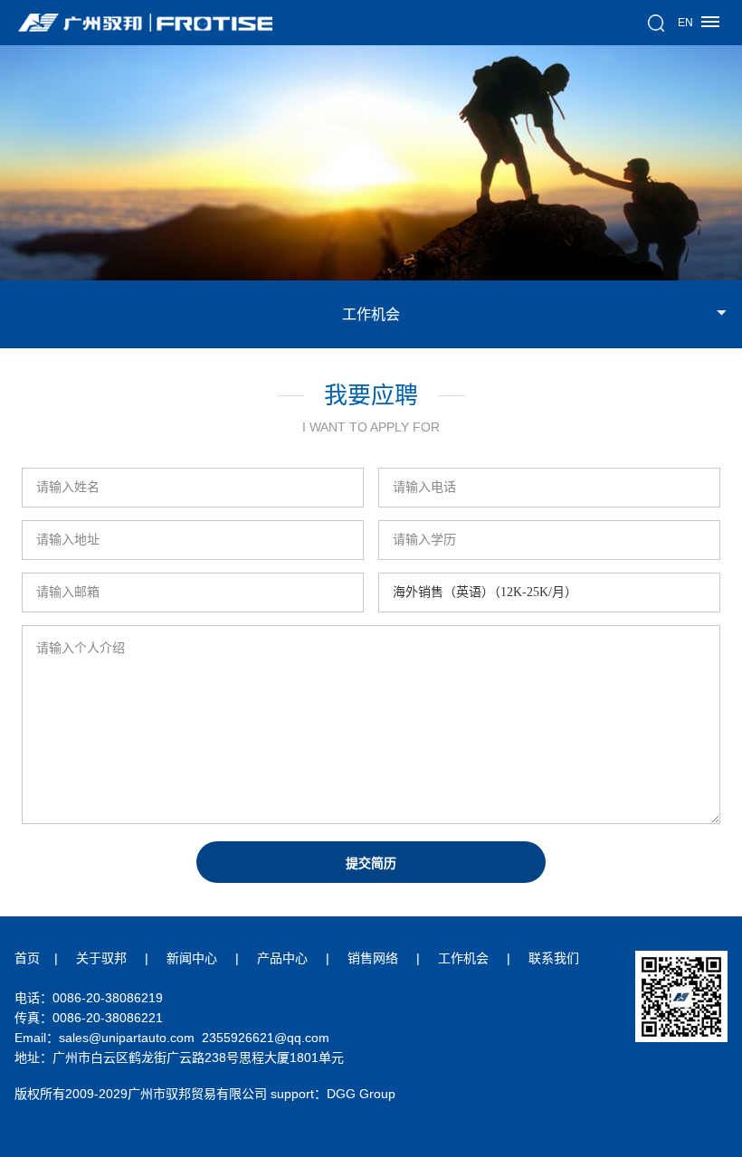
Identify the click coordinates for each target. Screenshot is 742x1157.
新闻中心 (191, 958)
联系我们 (553, 958)
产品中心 (282, 958)
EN (685, 22)
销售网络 (372, 958)
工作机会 (463, 958)
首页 (27, 958)
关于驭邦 (101, 958)
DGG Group (361, 1093)
